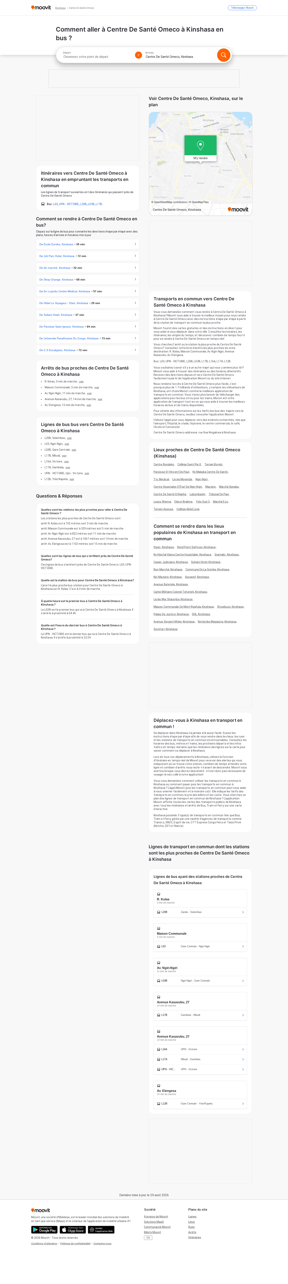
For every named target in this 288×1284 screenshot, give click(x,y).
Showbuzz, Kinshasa (230, 606)
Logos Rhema (162, 501)
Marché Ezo (220, 501)
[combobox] (97, 57)
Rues (191, 1227)
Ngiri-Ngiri (202, 479)
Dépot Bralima (183, 501)
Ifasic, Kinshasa (164, 547)
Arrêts (192, 1232)
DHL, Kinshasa (201, 614)
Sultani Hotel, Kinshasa (205, 562)
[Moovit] (41, 7)
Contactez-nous (102, 1243)
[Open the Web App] (101, 1230)
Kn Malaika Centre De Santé (210, 471)
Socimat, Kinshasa (166, 629)
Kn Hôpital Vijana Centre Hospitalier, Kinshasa (182, 554)
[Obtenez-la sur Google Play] (44, 1230)
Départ (67, 53)
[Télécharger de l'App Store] (73, 1230)
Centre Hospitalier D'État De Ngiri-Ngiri (178, 486)
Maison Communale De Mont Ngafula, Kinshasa (184, 606)
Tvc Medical (161, 479)
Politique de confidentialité (75, 1243)
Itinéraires (194, 1237)
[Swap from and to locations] (138, 55)
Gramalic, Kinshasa (227, 554)
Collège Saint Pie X (189, 464)
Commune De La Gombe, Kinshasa (207, 569)
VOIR (81, 381)
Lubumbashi (197, 494)
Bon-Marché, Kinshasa (168, 569)
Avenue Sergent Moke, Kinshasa (174, 621)
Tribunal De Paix (219, 494)
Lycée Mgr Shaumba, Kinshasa (173, 599)
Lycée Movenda (182, 479)
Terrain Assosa (163, 509)
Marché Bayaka (229, 486)
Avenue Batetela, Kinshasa (171, 584)
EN (148, 1237)
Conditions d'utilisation (44, 1243)
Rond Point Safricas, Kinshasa (196, 547)
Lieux (191, 1221)
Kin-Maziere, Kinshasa (168, 576)
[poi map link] (201, 164)
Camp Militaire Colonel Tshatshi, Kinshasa (180, 591)
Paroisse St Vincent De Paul (171, 471)
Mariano (210, 486)
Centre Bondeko (164, 464)
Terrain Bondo (213, 464)
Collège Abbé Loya (188, 509)
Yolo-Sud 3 (203, 501)
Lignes (192, 1216)
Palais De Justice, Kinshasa (171, 614)
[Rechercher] (223, 55)
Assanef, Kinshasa (197, 576)
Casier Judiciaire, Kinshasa (171, 562)
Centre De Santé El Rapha (170, 494)
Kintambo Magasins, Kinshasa (217, 621)
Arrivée (149, 53)
